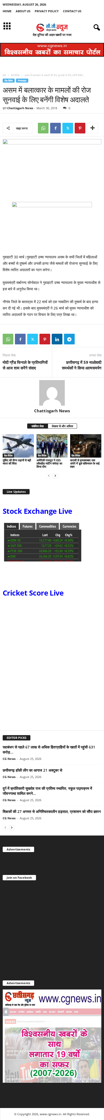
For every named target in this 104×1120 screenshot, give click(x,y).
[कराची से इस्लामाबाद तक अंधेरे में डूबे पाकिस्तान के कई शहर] (85, 445)
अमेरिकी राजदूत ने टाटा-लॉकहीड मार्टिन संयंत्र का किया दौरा (49, 463)
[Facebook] (55, 128)
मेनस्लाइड (22, 80)
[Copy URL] (81, 339)
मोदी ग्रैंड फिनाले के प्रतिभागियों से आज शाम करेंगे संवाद (25, 365)
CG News (9, 759)
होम (4, 75)
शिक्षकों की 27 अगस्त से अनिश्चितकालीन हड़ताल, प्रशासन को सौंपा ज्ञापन (52, 811)
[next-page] (55, 475)
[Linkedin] (57, 339)
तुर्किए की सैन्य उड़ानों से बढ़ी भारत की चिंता (17, 461)
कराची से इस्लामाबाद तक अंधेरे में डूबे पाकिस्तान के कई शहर (84, 463)
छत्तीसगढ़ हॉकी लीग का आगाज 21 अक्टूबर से (32, 770)
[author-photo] (52, 393)
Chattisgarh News (20, 108)
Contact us (72, 11)
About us (23, 11)
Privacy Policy (47, 11)
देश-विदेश (15, 75)
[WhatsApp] (43, 128)
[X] (67, 128)
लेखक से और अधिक (62, 426)
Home (7, 11)
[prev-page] (48, 475)
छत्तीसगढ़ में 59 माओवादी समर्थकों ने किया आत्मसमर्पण (81, 365)
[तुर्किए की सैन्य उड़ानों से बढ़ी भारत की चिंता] (18, 445)
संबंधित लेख (37, 426)
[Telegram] (69, 339)
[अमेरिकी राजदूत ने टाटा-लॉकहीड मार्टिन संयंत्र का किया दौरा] (52, 445)
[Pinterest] (80, 128)
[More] (92, 128)
